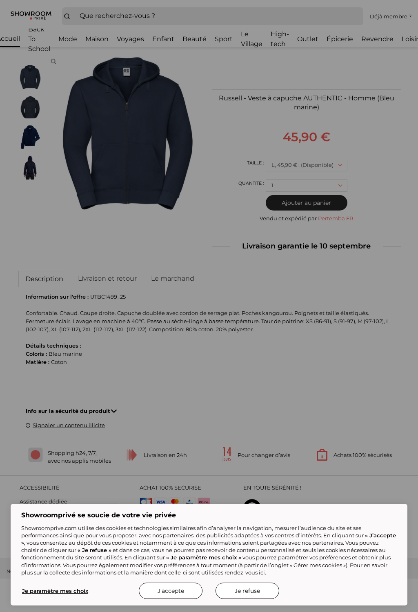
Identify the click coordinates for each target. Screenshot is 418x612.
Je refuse (247, 590)
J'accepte (171, 590)
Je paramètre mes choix (55, 591)
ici (262, 572)
